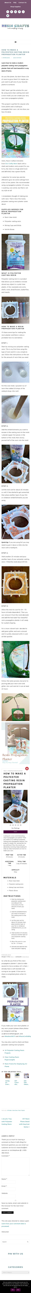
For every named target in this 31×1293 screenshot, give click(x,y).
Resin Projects (21, 1110)
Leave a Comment (17, 57)
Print (15, 831)
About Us (8, 2)
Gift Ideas (9, 1110)
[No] (29, 1286)
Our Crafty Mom (11, 163)
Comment (6, 1156)
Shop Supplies (15, 6)
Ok (13, 1289)
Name (4, 1179)
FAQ (14, 2)
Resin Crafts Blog (15, 30)
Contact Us (22, 2)
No (18, 1289)
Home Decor (15, 1110)
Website (5, 1193)
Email (4, 1186)
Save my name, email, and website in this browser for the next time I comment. (15, 1205)
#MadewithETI (9, 1036)
